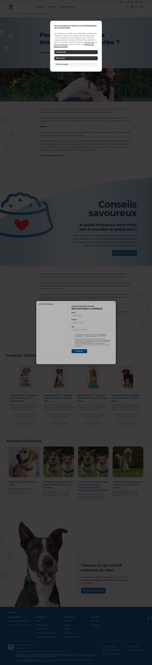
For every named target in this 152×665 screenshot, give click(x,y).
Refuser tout (60, 58)
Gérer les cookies (62, 64)
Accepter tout (61, 52)
